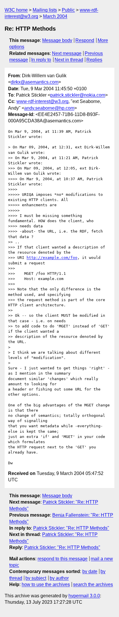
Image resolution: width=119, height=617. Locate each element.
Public (68, 10)
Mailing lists (45, 10)
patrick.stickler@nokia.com (77, 95)
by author (59, 578)
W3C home (16, 10)
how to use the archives (46, 584)
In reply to (41, 59)
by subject (35, 578)
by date (89, 571)
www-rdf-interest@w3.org (42, 101)
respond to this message (63, 558)
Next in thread (69, 59)
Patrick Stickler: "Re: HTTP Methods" (71, 528)
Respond (84, 40)
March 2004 (55, 16)
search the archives (93, 584)
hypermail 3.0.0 (84, 595)
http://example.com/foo (52, 257)
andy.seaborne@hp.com (49, 108)
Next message (66, 53)
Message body (57, 40)
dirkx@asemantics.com (34, 82)
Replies (94, 59)
